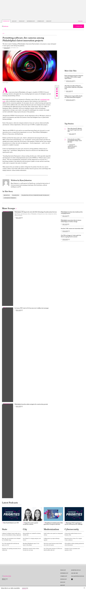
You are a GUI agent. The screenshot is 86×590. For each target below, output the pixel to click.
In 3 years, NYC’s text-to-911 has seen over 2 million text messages (32, 308)
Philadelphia (15, 195)
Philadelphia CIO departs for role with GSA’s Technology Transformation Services (36, 212)
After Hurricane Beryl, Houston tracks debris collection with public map (74, 87)
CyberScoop (40, 21)
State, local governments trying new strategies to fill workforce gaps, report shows (74, 77)
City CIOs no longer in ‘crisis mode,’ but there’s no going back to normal (71, 236)
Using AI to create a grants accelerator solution (30, 523)
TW (74, 579)
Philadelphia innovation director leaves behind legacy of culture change (71, 220)
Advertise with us (76, 570)
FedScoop (21, 21)
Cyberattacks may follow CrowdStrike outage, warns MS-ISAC (75, 140)
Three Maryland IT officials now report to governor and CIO (75, 130)
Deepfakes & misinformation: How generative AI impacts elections (53, 523)
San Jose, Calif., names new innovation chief (72, 228)
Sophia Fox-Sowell (70, 80)
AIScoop (14, 21)
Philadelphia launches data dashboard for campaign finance (72, 212)
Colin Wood (72, 144)
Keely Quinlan (69, 91)
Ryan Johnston (7, 47)
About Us (5, 578)
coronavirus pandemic (10, 197)
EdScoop (48, 21)
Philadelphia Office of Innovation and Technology (35, 195)
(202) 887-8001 (74, 573)
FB (71, 579)
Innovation (7, 195)
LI (76, 579)
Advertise (80, 21)
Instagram (79, 579)
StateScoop (6, 21)
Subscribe (79, 26)
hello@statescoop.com (77, 576)
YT (81, 579)
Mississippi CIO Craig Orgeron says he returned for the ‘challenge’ (74, 523)
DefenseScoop (31, 21)
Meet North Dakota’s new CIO (11, 523)
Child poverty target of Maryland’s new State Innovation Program (73, 96)
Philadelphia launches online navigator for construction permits (31, 404)
